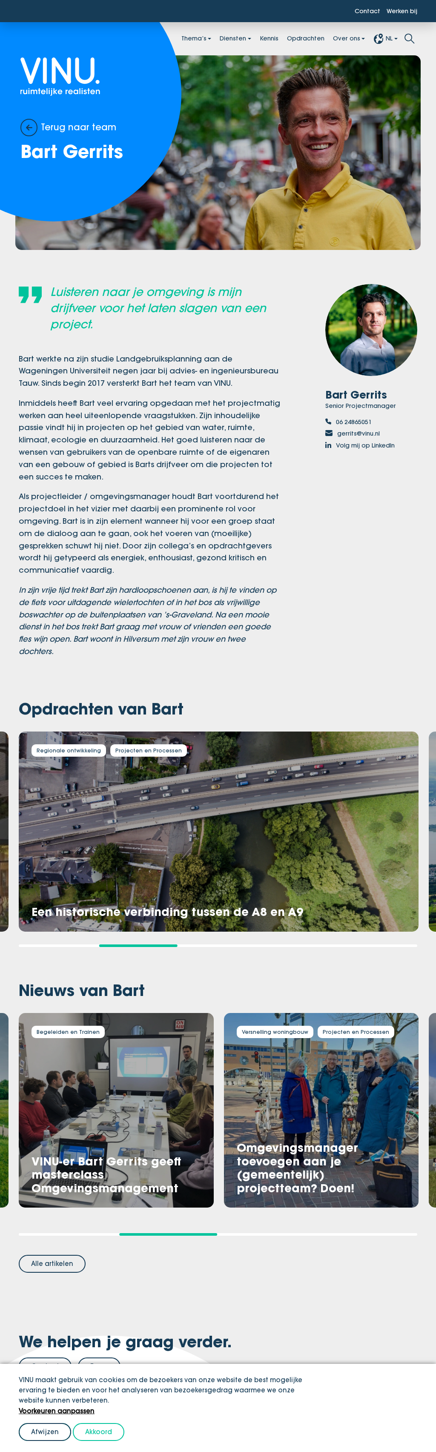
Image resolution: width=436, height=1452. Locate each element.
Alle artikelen (52, 1262)
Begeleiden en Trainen (70, 1031)
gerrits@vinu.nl (362, 437)
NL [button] (388, 39)
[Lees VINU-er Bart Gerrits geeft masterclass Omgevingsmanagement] (116, 1109)
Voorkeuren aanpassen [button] (57, 1411)
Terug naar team (84, 127)
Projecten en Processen (156, 751)
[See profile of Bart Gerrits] (371, 332)
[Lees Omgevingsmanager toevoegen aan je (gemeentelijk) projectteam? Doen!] (320, 1109)
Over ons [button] (343, 39)
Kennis (256, 39)
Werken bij (399, 11)
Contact (360, 11)
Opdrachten (296, 39)
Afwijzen (45, 1432)
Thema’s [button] (172, 39)
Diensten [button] (216, 39)
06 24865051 (356, 423)
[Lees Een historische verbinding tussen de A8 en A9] (218, 831)
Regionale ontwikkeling (71, 751)
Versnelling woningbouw (277, 1031)
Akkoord (98, 1432)
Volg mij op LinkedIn (371, 450)
